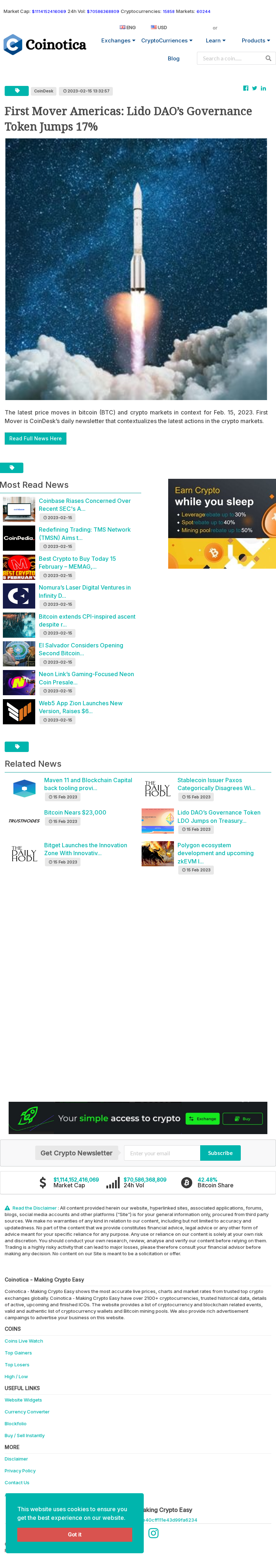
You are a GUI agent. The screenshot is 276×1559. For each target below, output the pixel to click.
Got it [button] (75, 1534)
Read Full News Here (35, 438)
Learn (213, 40)
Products (253, 40)
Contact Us (17, 1482)
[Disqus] (138, 991)
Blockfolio (16, 1423)
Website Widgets (23, 1400)
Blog (174, 58)
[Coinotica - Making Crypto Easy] (45, 44)
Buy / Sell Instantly (25, 1435)
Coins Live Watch (24, 1341)
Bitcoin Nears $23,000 (75, 812)
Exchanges (115, 40)
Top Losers (17, 1364)
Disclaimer (16, 1459)
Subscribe (220, 1153)
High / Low (16, 1376)
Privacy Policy (20, 1470)
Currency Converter (27, 1411)
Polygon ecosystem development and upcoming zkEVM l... (216, 853)
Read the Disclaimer (35, 1208)
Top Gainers (18, 1353)
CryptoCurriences (164, 40)
